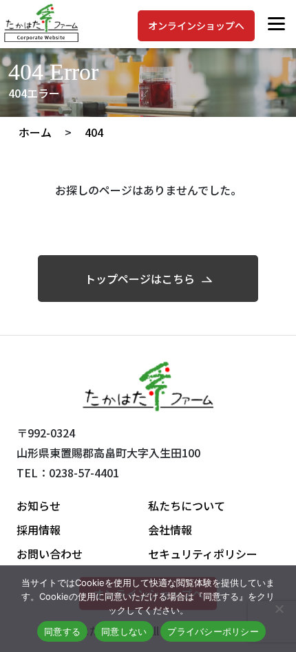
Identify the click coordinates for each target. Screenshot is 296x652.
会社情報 (170, 529)
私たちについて (186, 505)
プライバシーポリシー (213, 631)
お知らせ (39, 505)
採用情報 (39, 529)
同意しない (124, 631)
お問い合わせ (50, 553)
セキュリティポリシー (202, 553)
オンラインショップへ (196, 25)
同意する (62, 631)
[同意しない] (279, 609)
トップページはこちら (140, 278)
